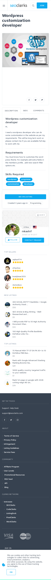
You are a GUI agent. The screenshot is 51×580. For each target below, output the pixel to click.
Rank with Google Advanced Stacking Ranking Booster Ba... (29, 361)
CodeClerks (11, 509)
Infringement (9, 444)
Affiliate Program (11, 466)
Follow (13, 240)
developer (28, 184)
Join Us (7, 548)
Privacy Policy (10, 440)
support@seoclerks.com (12, 413)
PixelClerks (11, 517)
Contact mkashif (33, 240)
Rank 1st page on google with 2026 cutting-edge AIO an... (28, 381)
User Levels (9, 470)
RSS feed (8, 479)
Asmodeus (17, 285)
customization (13, 184)
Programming (35, 203)
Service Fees (9, 452)
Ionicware (8, 501)
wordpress (12, 179)
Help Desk (14, 408)
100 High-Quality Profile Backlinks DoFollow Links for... (27, 332)
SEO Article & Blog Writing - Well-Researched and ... (27, 313)
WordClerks (11, 521)
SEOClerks (10, 505)
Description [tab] (11, 110)
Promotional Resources (14, 475)
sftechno (16, 268)
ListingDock (11, 513)
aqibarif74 (17, 259)
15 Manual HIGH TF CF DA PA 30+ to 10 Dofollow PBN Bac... (29, 351)
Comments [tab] (38, 110)
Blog (6, 487)
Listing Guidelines (11, 448)
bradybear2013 (19, 276)
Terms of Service (11, 436)
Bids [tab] (25, 110)
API (5, 483)
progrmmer (26, 179)
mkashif (27, 231)
